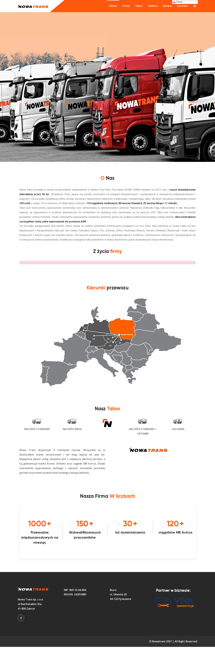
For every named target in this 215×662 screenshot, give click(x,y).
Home (113, 6)
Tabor (139, 6)
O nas (126, 6)
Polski (179, 2)
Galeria (153, 6)
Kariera (167, 6)
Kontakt (182, 6)
